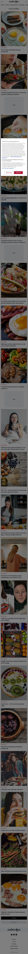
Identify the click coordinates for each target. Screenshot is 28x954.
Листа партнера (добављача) (8, 168)
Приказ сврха (9, 172)
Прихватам (18, 172)
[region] (14, 157)
